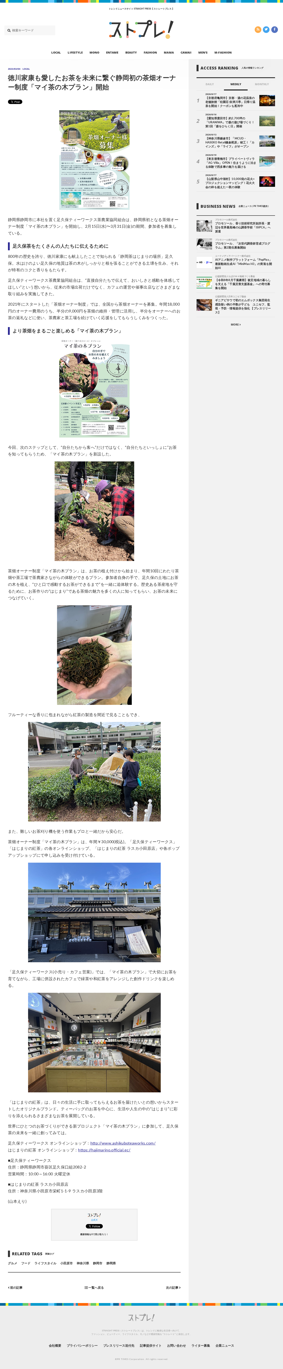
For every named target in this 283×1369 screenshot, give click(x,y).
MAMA (169, 52)
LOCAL (56, 52)
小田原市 (66, 1263)
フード (26, 1263)
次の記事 (172, 1287)
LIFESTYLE (75, 52)
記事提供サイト (151, 1345)
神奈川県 (83, 1263)
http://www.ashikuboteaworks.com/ (123, 1143)
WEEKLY (235, 84)
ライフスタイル (45, 1263)
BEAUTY (131, 52)
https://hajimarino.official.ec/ (104, 1150)
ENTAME (112, 52)
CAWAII (186, 52)
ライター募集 (200, 1345)
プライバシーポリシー (82, 1345)
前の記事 (16, 1287)
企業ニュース (225, 1345)
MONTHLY (262, 84)
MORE (235, 324)
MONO (94, 52)
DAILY (210, 84)
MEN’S (203, 52)
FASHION (150, 52)
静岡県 (111, 1263)
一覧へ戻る (96, 1287)
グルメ (12, 1263)
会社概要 (55, 1345)
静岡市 (97, 1263)
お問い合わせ (176, 1345)
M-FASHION (222, 52)
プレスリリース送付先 (118, 1345)
